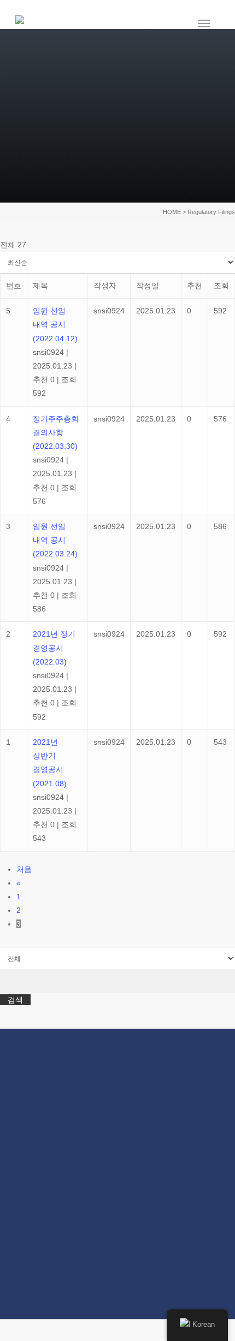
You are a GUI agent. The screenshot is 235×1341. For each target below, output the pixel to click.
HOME (172, 212)
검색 (15, 999)
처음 (24, 869)
